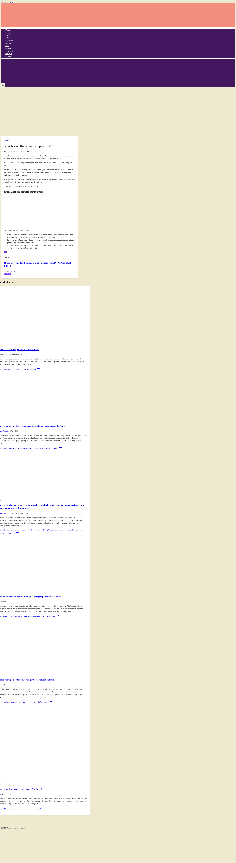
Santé (7, 35)
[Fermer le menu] (1, 835)
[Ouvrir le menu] (3, 85)
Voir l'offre (7, 274)
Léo (7, 152)
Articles (8, 38)
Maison (8, 30)
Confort (8, 32)
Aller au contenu (7, 2)
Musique (8, 54)
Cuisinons (9, 51)
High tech (9, 40)
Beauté (8, 56)
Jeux (7, 46)
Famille (8, 48)
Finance (8, 43)
